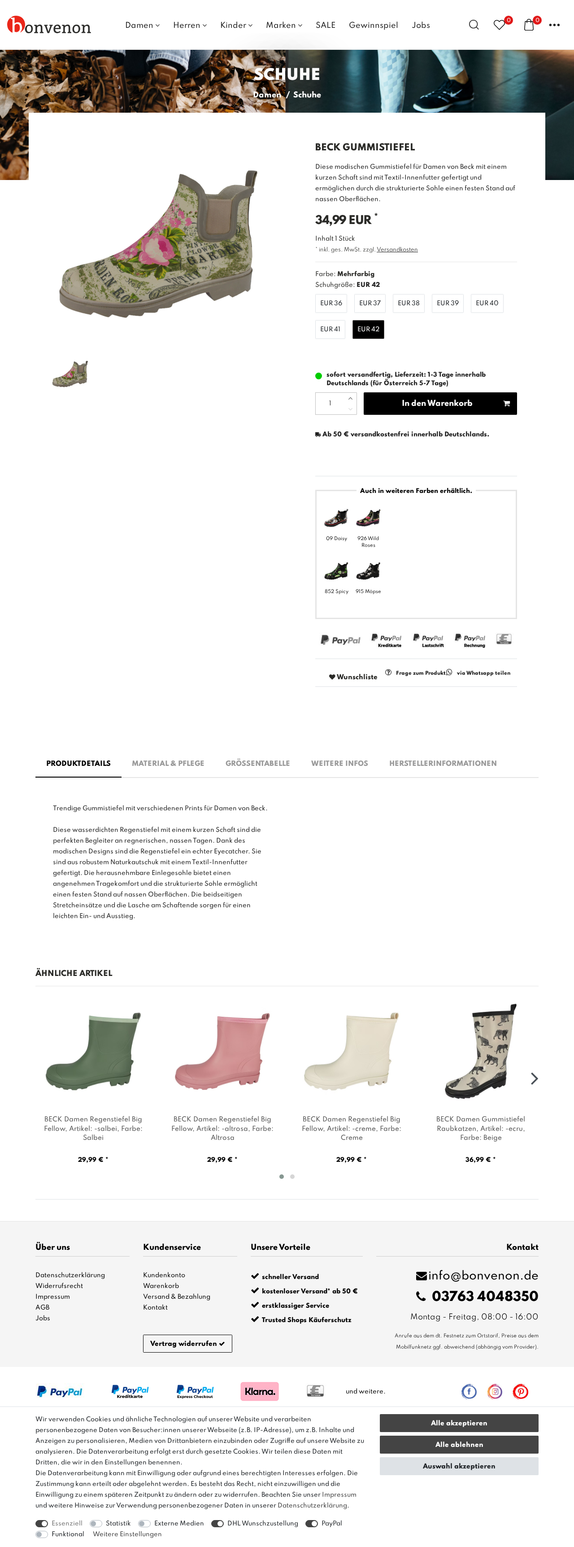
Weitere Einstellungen (127, 1534)
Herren (187, 26)
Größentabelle (258, 764)
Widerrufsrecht (59, 1286)
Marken (282, 26)
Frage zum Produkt (421, 673)
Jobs (421, 26)
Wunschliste (356, 677)
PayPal (332, 1524)
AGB (42, 1308)
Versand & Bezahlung (176, 1297)
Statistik (118, 1524)
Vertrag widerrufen (183, 1344)
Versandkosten (397, 250)
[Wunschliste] (499, 24)
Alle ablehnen (459, 1445)
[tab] (78, 765)
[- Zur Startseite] (49, 24)
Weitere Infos (339, 764)
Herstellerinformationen (443, 764)
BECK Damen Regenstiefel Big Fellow (93, 1129)
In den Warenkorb (437, 404)
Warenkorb (161, 1286)
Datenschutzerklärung (70, 1275)
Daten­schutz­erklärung (312, 1506)
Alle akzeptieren (459, 1423)
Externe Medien (179, 1524)
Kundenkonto (164, 1275)
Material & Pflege (168, 764)
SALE (325, 26)
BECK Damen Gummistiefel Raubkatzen (480, 1129)
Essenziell (67, 1524)
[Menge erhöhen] (350, 398)
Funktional (68, 1534)
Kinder (234, 26)
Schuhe (307, 95)
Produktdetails (78, 764)
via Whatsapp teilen (483, 673)
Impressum (52, 1297)
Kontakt (155, 1308)
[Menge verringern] (350, 409)
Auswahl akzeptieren (459, 1466)
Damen (140, 26)
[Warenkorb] (529, 24)
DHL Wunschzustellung (262, 1524)
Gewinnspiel (373, 26)
